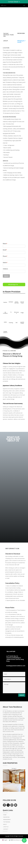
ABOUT (5, 824)
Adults (5, 262)
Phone (5, 256)
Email (5, 250)
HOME (4, 814)
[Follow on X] (8, 805)
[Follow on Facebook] (4, 805)
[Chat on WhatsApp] (24, 840)
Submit (6, 276)
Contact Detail (13, 2)
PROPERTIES (6, 817)
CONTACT (5, 829)
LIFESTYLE (5, 826)
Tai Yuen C (14, 768)
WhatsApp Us (13, 284)
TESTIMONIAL (6, 822)
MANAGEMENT (7, 819)
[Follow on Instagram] (11, 805)
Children (5, 269)
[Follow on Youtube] (15, 805)
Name (5, 243)
